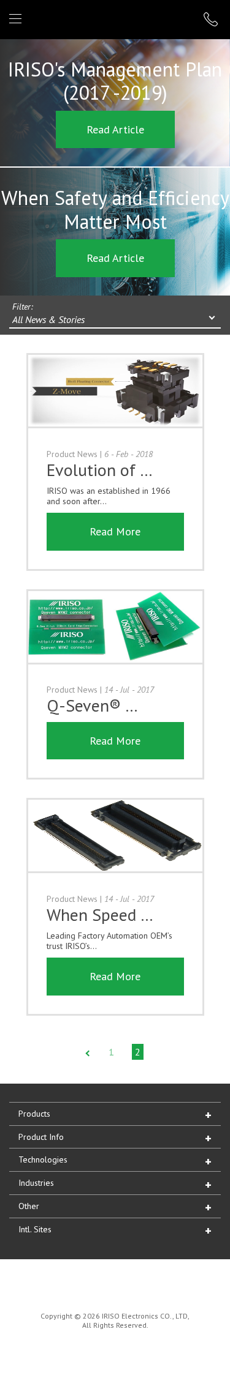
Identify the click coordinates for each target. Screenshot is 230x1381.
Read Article (115, 129)
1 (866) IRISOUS (212, 19)
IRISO (112, 18)
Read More (115, 531)
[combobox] (115, 320)
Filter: (22, 306)
